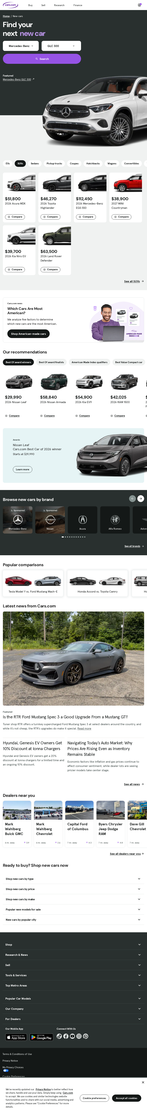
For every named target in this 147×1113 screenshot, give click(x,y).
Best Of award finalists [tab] (51, 362)
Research (59, 5)
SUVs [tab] (20, 163)
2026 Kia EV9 (83, 402)
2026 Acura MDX (15, 203)
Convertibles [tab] (131, 163)
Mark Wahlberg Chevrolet (44, 829)
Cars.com (68, 1092)
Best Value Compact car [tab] (128, 362)
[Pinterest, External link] (85, 1036)
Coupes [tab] (74, 163)
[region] (73, 1095)
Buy (30, 5)
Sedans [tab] (35, 163)
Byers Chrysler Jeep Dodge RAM (110, 829)
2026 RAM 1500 (120, 402)
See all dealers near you (125, 853)
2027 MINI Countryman (119, 206)
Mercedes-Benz (18, 528)
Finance (78, 5)
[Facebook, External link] (65, 1036)
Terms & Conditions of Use (17, 1054)
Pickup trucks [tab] (54, 163)
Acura (82, 528)
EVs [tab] (8, 163)
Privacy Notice (10, 1060)
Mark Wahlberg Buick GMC (14, 829)
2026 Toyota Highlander (48, 206)
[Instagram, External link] (79, 1036)
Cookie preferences (94, 1098)
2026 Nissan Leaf (15, 402)
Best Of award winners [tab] (18, 362)
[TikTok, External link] (59, 1036)
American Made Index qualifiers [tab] (89, 362)
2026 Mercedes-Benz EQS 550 (89, 206)
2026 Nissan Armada (53, 402)
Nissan (50, 528)
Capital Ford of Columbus (77, 826)
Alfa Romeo (115, 528)
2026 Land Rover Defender (51, 258)
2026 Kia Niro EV (15, 256)
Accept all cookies (126, 1098)
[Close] (143, 1082)
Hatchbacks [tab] (93, 163)
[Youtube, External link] (72, 1036)
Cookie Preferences (14, 1076)
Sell (43, 5)
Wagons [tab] (112, 163)
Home (6, 16)
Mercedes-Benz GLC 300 (17, 79)
